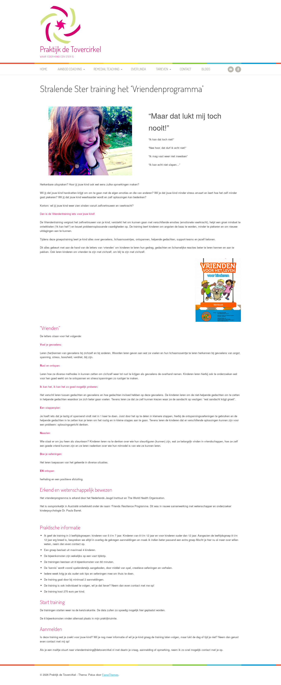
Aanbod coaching (70, 69)
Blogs (206, 69)
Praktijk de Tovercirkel (70, 49)
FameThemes (110, 675)
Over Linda (138, 69)
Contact (185, 69)
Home (43, 69)
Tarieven (162, 69)
